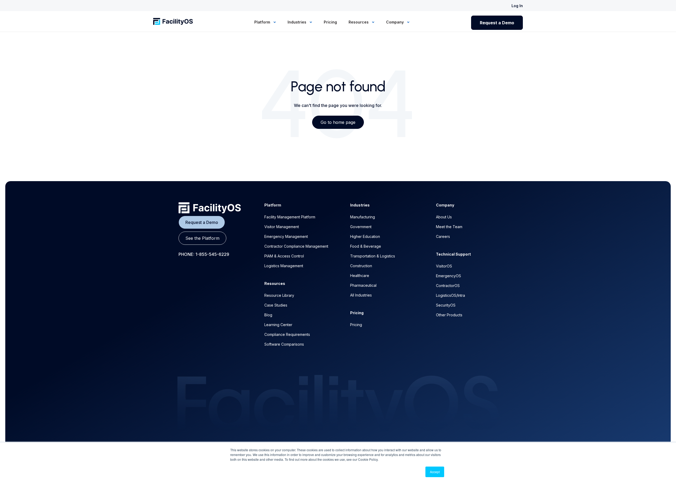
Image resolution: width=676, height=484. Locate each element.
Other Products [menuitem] (449, 315)
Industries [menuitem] (297, 22)
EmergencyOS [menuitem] (448, 276)
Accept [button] (435, 471)
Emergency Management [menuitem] (286, 236)
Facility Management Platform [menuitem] (289, 217)
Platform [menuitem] (262, 22)
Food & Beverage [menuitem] (365, 246)
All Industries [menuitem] (361, 295)
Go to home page (338, 122)
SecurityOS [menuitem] (446, 305)
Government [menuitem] (361, 226)
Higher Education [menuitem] (365, 236)
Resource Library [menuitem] (279, 295)
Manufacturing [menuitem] (362, 217)
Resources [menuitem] (359, 22)
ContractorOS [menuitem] (448, 285)
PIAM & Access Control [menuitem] (284, 256)
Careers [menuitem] (443, 236)
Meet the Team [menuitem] (449, 226)
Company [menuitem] (395, 22)
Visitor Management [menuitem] (281, 226)
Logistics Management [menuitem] (283, 266)
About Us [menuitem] (444, 217)
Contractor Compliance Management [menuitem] (296, 246)
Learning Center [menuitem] (278, 324)
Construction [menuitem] (361, 266)
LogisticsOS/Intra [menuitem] (450, 295)
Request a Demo (497, 22)
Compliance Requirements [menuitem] (287, 334)
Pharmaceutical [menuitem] (363, 285)
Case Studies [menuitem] (275, 305)
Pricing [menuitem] (330, 22)
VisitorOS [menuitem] (444, 266)
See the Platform (202, 238)
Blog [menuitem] (268, 315)
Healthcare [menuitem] (359, 275)
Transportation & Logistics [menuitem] (372, 256)
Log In (517, 5)
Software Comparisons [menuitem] (284, 344)
